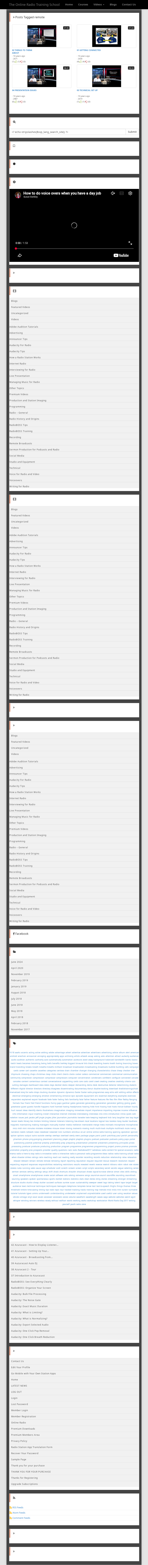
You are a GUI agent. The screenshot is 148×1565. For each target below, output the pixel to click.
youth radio (75, 1204)
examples (122, 1096)
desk (95, 1085)
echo (112, 1092)
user (115, 1193)
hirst (97, 1106)
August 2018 (18, 992)
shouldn (72, 1171)
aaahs (17, 1052)
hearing (86, 1106)
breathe (43, 1067)
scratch (64, 1168)
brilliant (58, 1067)
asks (103, 1056)
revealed (84, 1164)
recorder (79, 1157)
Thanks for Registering (24, 1477)
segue (120, 1168)
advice (115, 1052)
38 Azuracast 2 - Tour (23, 1269)
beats (19, 1063)
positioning (19, 1143)
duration (52, 1092)
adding (44, 1052)
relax (124, 1157)
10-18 (11, 1052)
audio (13, 1059)
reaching (48, 1157)
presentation (82, 1143)
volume (72, 1197)
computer (72, 1078)
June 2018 (17, 1004)
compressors (62, 1078)
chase (113, 1070)
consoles (17, 1081)
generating (90, 1103)
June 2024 (17, 961)
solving (71, 1175)
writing (132, 1200)
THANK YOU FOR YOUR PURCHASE (31, 1471)
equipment (89, 1096)
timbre (24, 1189)
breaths (50, 1067)
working (76, 1200)
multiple (110, 1128)
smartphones (37, 1175)
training (90, 1189)
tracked (68, 1189)
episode (79, 1096)
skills (127, 1171)
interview (72, 1114)
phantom (17, 1139)
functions (46, 1103)
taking (111, 1182)
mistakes (48, 1128)
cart (27, 1070)
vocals (40, 1197)
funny (53, 1103)
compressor (50, 1078)
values (135, 1193)
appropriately (53, 1056)
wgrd (133, 1197)
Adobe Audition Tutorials (23, 326)
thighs (113, 1186)
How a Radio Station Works (25, 357)
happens (45, 1106)
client (59, 1074)
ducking (44, 1092)
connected (126, 1078)
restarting (57, 1164)
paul (118, 1135)
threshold (15, 1189)
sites (122, 1171)
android (13, 1056)
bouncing (127, 1063)
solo (66, 1175)
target (128, 1182)
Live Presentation (19, 375)
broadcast (67, 1067)
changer (83, 1070)
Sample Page (18, 1459)
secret (107, 1168)
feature (93, 1099)
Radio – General (18, 412)
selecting (128, 1168)
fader (54, 1099)
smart (15, 1175)
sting (98, 1179)
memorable (87, 1124)
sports (52, 1179)
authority (39, 1059)
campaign (134, 1067)
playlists (79, 1139)
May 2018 (17, 1011)
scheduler (50, 1168)
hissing (103, 1106)
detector (112, 1085)
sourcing (16, 1179)
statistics (75, 1179)
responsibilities (46, 1164)
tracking (76, 1189)
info (14, 1114)
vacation (127, 1193)
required (98, 1161)
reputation (81, 1161)
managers (44, 1124)
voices (65, 1197)
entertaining (56, 1096)
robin (120, 1164)
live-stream (79, 1121)
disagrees (55, 1088)
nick (60, 1132)
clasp (48, 1074)
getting (120, 1103)
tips (47, 1189)
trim (119, 1189)
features (101, 1099)
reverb (92, 1164)
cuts (133, 1081)
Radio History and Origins (24, 418)
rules (19, 1168)
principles (123, 1143)
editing (122, 1092)
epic (73, 1096)
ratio (41, 1157)
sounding (120, 1175)
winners (33, 1200)
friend (38, 1103)
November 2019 (20, 974)
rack (70, 1150)
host (109, 1106)
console (134, 1078)
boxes (135, 1063)
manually (54, 1124)
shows (89, 1171)
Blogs (113, 4)
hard (52, 1106)
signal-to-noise (99, 1171)
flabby (126, 1099)
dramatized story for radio (21, 1092)
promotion (15, 1150)
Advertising (16, 332)
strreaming (132, 1179)
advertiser (85, 1052)
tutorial (14, 1193)
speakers (24, 1179)
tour (62, 1189)
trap (97, 1189)
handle (37, 1106)
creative (111, 1081)
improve (117, 1110)
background (99, 1059)
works (83, 1200)
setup (45, 1171)
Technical (14, 468)
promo (118, 1146)
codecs (85, 1074)
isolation (14, 1117)
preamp (45, 1143)
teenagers (61, 1186)
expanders (16, 1099)
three (133, 1186)
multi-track (100, 1128)
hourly (135, 1106)
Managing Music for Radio (24, 382)
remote (39, 1161)
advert (68, 1052)
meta (102, 1124)
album (122, 1052)
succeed (50, 1182)
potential (37, 1143)
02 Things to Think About (22, 51)
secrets (114, 1168)
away (90, 1059)
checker (126, 1070)
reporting (71, 1161)
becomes (26, 1063)
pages (92, 1135)
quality (54, 1150)
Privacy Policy (19, 1441)
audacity (125, 1056)
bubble (112, 1067)
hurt (13, 1110)
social (52, 1175)
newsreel (53, 1132)
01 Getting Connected (89, 50)
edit (116, 1092)
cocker (78, 1074)
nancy (133, 1128)
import (88, 1110)
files (111, 1099)
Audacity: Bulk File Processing (28, 1294)
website (112, 1197)
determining (123, 1085)
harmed (58, 1106)
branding (20, 1067)
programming (100, 1146)
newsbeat (44, 1132)
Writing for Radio (19, 486)
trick (109, 1189)
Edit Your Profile (20, 1367)
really (72, 1157)
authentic (30, 1059)
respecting (15, 1164)
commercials (105, 1074)
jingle (41, 1117)
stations (66, 1179)
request (90, 1161)
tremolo (102, 1189)
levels (20, 1121)
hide (92, 1106)
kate (88, 1117)
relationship (115, 1157)
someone (80, 1175)
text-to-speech (102, 1186)
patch (103, 1135)
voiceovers (57, 1197)
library (26, 1121)
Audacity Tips (17, 351)
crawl (96, 1081)
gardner (66, 1103)
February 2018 (19, 1023)
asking (97, 1056)
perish (124, 1135)
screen (79, 1168)
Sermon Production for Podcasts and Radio (34, 449)
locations (94, 1121)
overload (65, 1135)
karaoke (81, 1117)
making (35, 1124)
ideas (25, 1110)
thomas (126, 1186)
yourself (66, 1204)
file (107, 1099)
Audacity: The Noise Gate (26, 1300)
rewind (106, 1164)
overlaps (56, 1135)
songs (87, 1175)
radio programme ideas (96, 1153)
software (59, 1175)
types (29, 1193)
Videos (98, 4)
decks (65, 1085)
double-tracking (101, 1088)
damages (23, 1085)
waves (100, 1197)
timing (42, 1189)
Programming (17, 406)
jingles (48, 1117)
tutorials (22, 1193)
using (120, 1193)
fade (49, 1099)
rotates (13, 1168)
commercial (94, 1074)
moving (85, 1128)
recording (88, 1157)
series (135, 1168)
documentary (81, 1088)
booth (112, 1063)
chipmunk (15, 1074)
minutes (31, 1128)
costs (86, 1081)
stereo (92, 1179)
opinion (134, 1132)
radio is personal (77, 1153)
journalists (72, 1117)
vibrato (16, 1197)
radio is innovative (43, 1153)
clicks (53, 1074)
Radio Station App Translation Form (32, 1447)
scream (71, 1168)
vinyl (30, 1197)
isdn (134, 1114)
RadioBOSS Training (20, 431)
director (29, 1088)
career (22, 1070)
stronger (122, 1179)
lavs (127, 1117)
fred (32, 1103)
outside (41, 1135)
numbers (67, 1132)
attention (110, 1056)
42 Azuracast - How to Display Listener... (34, 1244)
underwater (70, 1193)
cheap (119, 1070)
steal (86, 1179)
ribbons (113, 1164)
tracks (83, 1189)
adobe (51, 1052)
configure (116, 1078)
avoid (85, 1059)
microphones (132, 1124)
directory (46, 1088)
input (30, 1114)
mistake (39, 1128)
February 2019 (19, 980)
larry (114, 1117)
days (52, 1085)
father (87, 1099)
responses (33, 1164)
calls (127, 1067)
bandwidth (120, 1059)
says (44, 1168)
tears (24, 1186)
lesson (14, 1121)
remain (32, 1161)
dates (46, 1085)
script (84, 1168)
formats (16, 1103)
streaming (112, 1179)
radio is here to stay (25, 1153)
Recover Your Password (24, 1453)
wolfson (62, 1200)
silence (110, 1171)
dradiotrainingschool (128, 1088)
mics (15, 1128)
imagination (59, 1110)
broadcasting (91, 1067)
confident (106, 1078)
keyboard (103, 1117)
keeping (94, 1117)
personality (133, 1135)
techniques (51, 1186)
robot (125, 1164)
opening (116, 1132)
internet (63, 1114)
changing (92, 1070)
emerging (36, 1096)
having (66, 1106)
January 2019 (19, 986)
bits (86, 1063)
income (124, 1110)
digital (22, 1088)
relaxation (132, 1157)
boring (119, 1063)
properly (24, 1150)
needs (22, 1132)
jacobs (32, 1117)
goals (133, 1103)
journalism (62, 1117)
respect (131, 1161)
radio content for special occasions (117, 1150)
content (25, 1081)
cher (133, 1070)
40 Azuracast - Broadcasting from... (32, 1257)
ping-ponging (35, 1139)
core (81, 1081)
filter (120, 1099)
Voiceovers (15, 480)
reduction (105, 1157)
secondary (99, 1168)
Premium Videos (18, 394)
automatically (55, 1059)
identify (31, 1110)
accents (24, 1052)
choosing (25, 1074)
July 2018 (16, 998)
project (111, 1146)
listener (52, 1121)
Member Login (19, 1410)
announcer (32, 1056)
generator (111, 1103)
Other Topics (16, 388)
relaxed (17, 1161)
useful (109, 1193)
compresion (26, 1078)
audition (21, 1059)
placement (48, 1139)
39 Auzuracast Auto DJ (24, 1263)
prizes (131, 1143)
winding (25, 1200)
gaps (59, 1103)
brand (13, 1067)
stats (81, 1179)
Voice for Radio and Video (24, 474)
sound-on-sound (98, 1175)
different (15, 1088)
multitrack (119, 1128)
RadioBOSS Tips (18, 425)
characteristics (103, 1070)
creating (103, 1081)
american (134, 1052)
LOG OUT (16, 1391)
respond (24, 1164)
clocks (72, 1074)
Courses (83, 4)
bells (49, 1063)
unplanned (81, 1193)
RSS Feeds (17, 1507)
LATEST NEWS (19, 1385)
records (96, 1157)
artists (77, 1056)
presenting (113, 1143)
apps (62, 1056)
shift (51, 1171)
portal (132, 1139)
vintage (23, 1197)
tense (88, 1186)
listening (70, 1121)
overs (77, 1135)
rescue (106, 1161)
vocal (34, 1197)
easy (107, 1092)
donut (90, 1088)
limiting (45, 1121)
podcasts (114, 1139)
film (115, 1099)
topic (57, 1189)
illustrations (48, 1110)
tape (123, 1182)
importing (107, 1110)
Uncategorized (19, 313)
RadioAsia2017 (84, 1150)
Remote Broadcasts (20, 443)
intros (123, 1114)
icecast (19, 1110)
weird (127, 1197)
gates (72, 1103)
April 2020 (17, 968)
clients (66, 1074)
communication (130, 1074)
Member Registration (23, 1416)
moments (77, 1128)
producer (26, 1146)
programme (75, 1146)
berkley (63, 1063)
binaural (79, 1063)
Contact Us (129, 4)
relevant (25, 1161)
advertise (76, 1052)
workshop (91, 1200)
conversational (54, 1081)
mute (127, 1128)
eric (96, 1096)
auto (46, 1059)
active (37, 1052)
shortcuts (63, 1171)
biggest (71, 1063)
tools (52, 1189)
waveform (80, 1197)
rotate (135, 1164)
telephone (72, 1186)
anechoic (22, 1056)
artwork (83, 1056)
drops (36, 1092)
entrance (66, 1096)
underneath (44, 1193)
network (30, 1132)
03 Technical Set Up (87, 90)
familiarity (74, 1099)
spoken (32, 1179)
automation (67, 1059)
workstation (102, 1200)
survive (66, 1182)
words (69, 1200)
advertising (106, 1052)
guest (23, 1106)
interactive (54, 1114)
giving (127, 1103)
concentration (84, 1078)
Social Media (16, 455)
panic (98, 1135)
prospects (37, 1150)
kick (110, 1117)
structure (15, 1182)
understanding (57, 1193)
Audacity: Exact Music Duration (29, 1306)
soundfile (110, 1175)
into (101, 1114)
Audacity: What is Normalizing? (29, 1318)
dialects (132, 1085)
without (54, 1200)
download (113, 1088)
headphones (76, 1106)
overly (72, 1135)
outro (34, 1135)
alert (128, 1052)
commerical (117, 1074)
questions (62, 1150)
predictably (55, 1143)
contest (44, 1081)
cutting (15, 1085)
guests (30, 1106)
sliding (133, 1171)
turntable (133, 1189)
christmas (40, 1074)
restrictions (68, 1164)
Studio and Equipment (22, 461)
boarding (98, 1063)
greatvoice (15, 1106)
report (63, 1161)
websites (120, 1197)
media (69, 1124)
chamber (74, 1070)
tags (105, 1182)
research (113, 1161)
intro (105, 1114)
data (41, 1085)
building (120, 1067)
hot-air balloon (124, 1106)
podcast (95, 1139)
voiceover (48, 1197)
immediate (79, 1110)
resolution (122, 1161)
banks (128, 1059)
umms (35, 1193)
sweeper (93, 1182)
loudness (133, 1121)
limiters (37, 1121)
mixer (62, 1128)
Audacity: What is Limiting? (27, 1312)
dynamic (61, 1092)
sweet (100, 1182)
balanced (109, 1059)
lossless (113, 1121)
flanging (133, 1099)
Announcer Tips (18, 339)
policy (121, 1139)
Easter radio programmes (92, 1092)
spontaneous (43, 1179)
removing (55, 1161)
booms (106, 1063)
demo (89, 1085)
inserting (38, 1114)
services (23, 1171)
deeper (71, 1085)
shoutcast (81, 1171)
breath (35, 1067)
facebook (42, 1099)
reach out (57, 1157)
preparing (70, 1143)
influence (133, 1110)
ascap (90, 1056)
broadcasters (78, 1067)
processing (16, 1146)
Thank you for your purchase (28, 1465)
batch (13, 1063)
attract (118, 1056)
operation (125, 1132)
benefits (56, 1063)
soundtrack (130, 1175)
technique (40, 1186)
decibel (58, 1085)
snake (46, 1175)
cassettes (42, 1070)
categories (51, 1070)
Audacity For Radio (20, 345)
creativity (120, 1081)
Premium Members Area (25, 1434)
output (28, 1135)
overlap (48, 1135)
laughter (121, 1117)
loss (107, 1121)
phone (26, 1139)
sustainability (82, 1182)
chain (67, 1070)
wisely (48, 1200)
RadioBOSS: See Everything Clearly (31, 1281)
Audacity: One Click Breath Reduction (33, 1337)
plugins (87, 1139)
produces (35, 1146)
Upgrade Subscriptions (24, 1484)
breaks (29, 1067)
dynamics (70, 1092)
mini (25, 1128)
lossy (119, 1121)
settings (38, 1171)
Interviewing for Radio (22, 369)
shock (56, 1171)
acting (31, 1052)
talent (117, 1182)
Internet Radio (17, 363)
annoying (41, 1056)
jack (26, 1117)
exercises (132, 1096)
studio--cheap (32, 1182)
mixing (69, 1128)
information (22, 1114)
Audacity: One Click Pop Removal (30, 1330)
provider (47, 1150)
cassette (33, 1070)
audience (134, 1056)
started (59, 1179)
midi (20, 1128)
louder (125, 1121)
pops (126, 1139)
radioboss (96, 1150)
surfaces (58, 1182)
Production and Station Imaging (27, 400)
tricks (114, 1189)
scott (58, 1168)
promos (124, 1146)
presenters (103, 1143)
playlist (72, 1139)
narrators (15, 1132)
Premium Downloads (23, 1428)
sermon (15, 1171)
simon (116, 1171)
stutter (43, 1182)
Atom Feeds (18, 1512)
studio (23, 1182)
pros (31, 1150)
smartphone (24, 1175)
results (77, 1164)
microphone (119, 1124)
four (22, 1103)
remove (47, 1161)
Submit (132, 131)
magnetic (14, 1124)
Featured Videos (20, 307)
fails (67, 1099)
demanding (80, 1085)
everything (112, 1096)
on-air (83, 1132)
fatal (81, 1099)
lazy (131, 1117)
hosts (114, 1106)
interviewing (82, 1114)
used (103, 1193)
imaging (70, 1110)
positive (28, 1143)
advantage (60, 1052)
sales (33, 1168)
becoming (35, 1063)
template (81, 1186)
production (56, 1146)
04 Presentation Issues (24, 90)
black (90, 1063)
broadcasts (103, 1067)
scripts (91, 1168)
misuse (56, 1128)
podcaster (104, 1139)
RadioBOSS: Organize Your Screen (31, 1287)
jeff (37, 1117)
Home (69, 4)
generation (101, 1103)
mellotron (77, 1124)
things (120, 1186)
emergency (26, 1096)
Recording (15, 437)
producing (45, 1146)
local (87, 1121)
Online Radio (18, 1422)
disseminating (67, 1088)
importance (97, 1110)
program (65, 1146)
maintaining (25, 1124)
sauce (38, 1168)
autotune (77, 1059)
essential (103, 1096)
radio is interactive (60, 1153)
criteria (128, 1081)
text (94, 1186)
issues (21, 1117)
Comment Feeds (21, 1517)
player (65, 1139)
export (35, 1099)
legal (136, 1117)
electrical (16, 1096)
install (46, 1114)
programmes (87, 1146)
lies (31, 1121)
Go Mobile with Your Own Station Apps (33, 1373)
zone (84, 1204)
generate (80, 1103)
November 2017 (20, 1029)
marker (62, 1124)
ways (105, 1197)
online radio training (102, 1132)
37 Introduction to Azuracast (28, 1275)
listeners (61, 1121)
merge (96, 1124)
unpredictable (93, 1193)
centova (60, 1070)
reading (65, 1157)
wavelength (91, 1197)
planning (57, 1139)
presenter (92, 1143)
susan (72, 1182)
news (36, 1132)
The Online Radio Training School (34, 4)
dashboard (34, 1085)
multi (92, 1128)
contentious (34, 1081)
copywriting (67, 1081)
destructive (103, 1085)
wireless (41, 1200)
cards (16, 1070)
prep (63, 1143)
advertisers (96, 1052)
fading (61, 1099)
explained (26, 1099)
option (14, 1135)
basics (134, 1059)
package (84, 1135)
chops (33, 1074)
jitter (54, 1117)
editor (129, 1092)
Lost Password (19, 1404)
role (130, 1164)
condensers (96, 1078)
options (20, 1135)
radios (111, 1153)
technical (31, 1186)
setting (30, 1171)
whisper (16, 1200)
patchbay (111, 1135)
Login (14, 1398)
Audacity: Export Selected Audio (30, 1324)
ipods (128, 1114)
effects (136, 1092)
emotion (45, 1096)
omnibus (76, 1132)
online (89, 1132)
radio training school (123, 1153)
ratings (35, 1157)
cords (75, 1081)
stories (104, 1179)
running (26, 1168)
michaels (109, 1124)
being (44, 1063)
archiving (69, 1056)
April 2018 (17, 1017)
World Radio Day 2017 (118, 1200)
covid (91, 1081)
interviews (93, 1114)
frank (27, 1103)
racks (75, 1150)
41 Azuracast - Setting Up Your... (30, 1251)
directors (38, 1088)
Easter (77, 1092)
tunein (125, 1189)
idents (39, 1110)
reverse (99, 1164)
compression (38, 1078)
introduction (114, 1114)
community (15, 1078)
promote (133, 1146)
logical (102, 1121)
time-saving (32, 1189)
